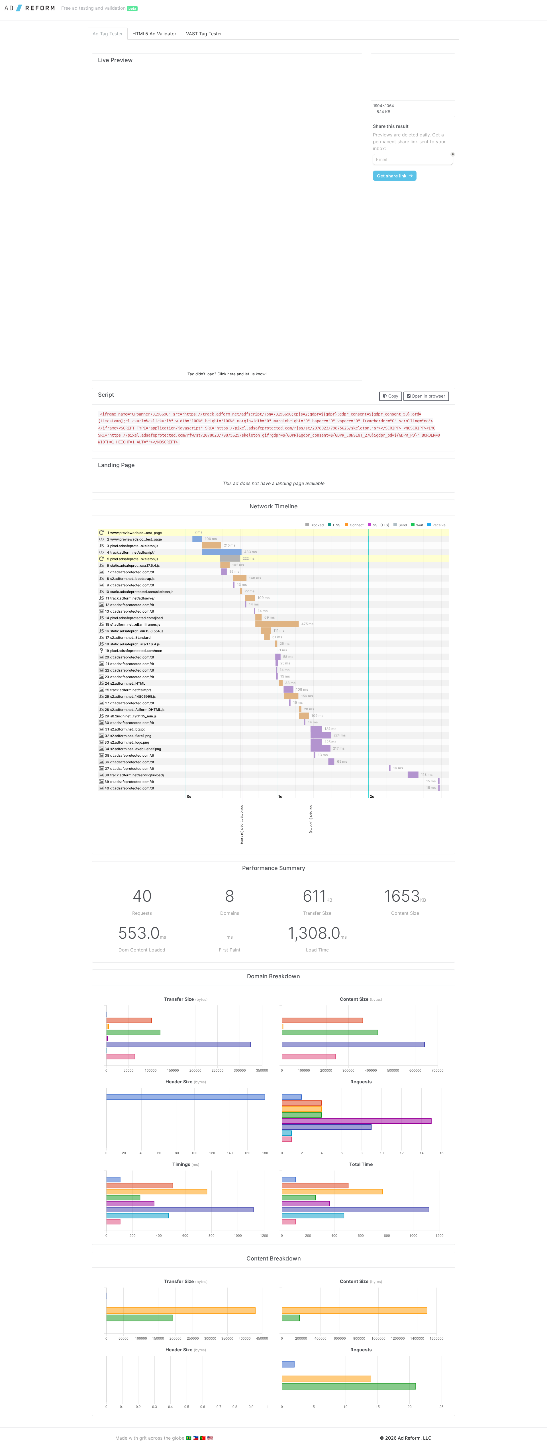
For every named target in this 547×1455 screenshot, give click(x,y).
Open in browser (428, 396)
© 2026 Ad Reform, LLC (406, 1438)
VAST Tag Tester (204, 33)
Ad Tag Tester (108, 33)
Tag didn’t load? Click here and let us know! (227, 374)
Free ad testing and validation (98, 8)
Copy (392, 396)
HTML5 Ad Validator (154, 33)
